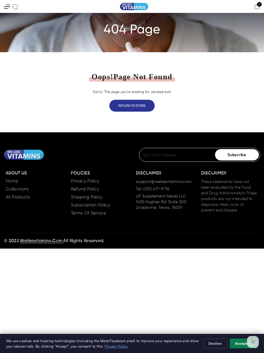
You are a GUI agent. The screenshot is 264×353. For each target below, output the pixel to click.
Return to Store (132, 106)
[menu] (7, 6)
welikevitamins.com (41, 241)
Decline (215, 343)
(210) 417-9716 (156, 189)
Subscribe (237, 154)
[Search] (15, 7)
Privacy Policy (116, 346)
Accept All (244, 343)
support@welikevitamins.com (164, 182)
